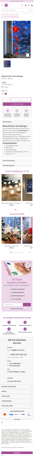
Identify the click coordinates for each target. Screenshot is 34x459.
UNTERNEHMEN (6, 401)
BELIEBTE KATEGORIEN (9, 386)
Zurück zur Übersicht (10, 16)
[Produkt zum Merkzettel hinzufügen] (20, 99)
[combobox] (17, 10)
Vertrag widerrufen (14, 381)
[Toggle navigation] (2, 5)
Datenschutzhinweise (17, 308)
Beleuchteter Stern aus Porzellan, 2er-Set (11, 246)
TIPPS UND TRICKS (7, 406)
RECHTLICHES (6, 396)
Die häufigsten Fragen (17, 372)
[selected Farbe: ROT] (6, 93)
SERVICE (4, 391)
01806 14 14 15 (18, 350)
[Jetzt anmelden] (27, 304)
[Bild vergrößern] (27, 55)
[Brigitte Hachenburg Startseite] (6, 5)
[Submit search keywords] (30, 10)
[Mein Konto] (22, 5)
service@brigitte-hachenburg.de (15, 365)
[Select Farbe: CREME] (3, 93)
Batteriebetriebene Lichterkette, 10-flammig (11, 203)
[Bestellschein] (28, 5)
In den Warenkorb (18, 104)
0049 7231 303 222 (19, 354)
